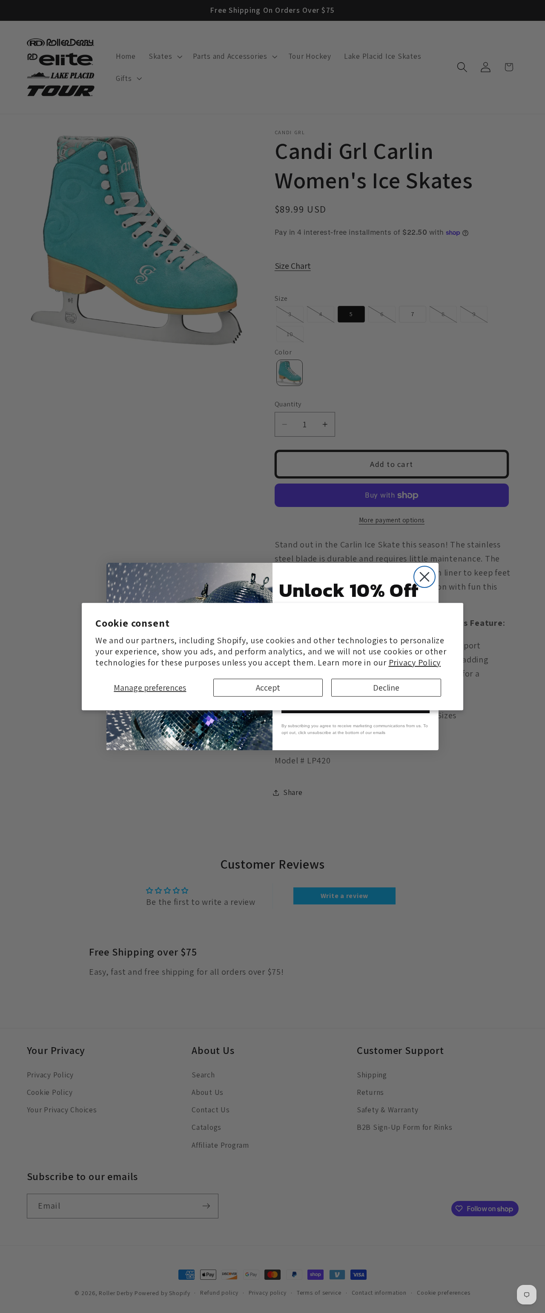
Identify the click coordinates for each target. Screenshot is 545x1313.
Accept (268, 687)
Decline (386, 687)
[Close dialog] (424, 576)
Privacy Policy (415, 662)
